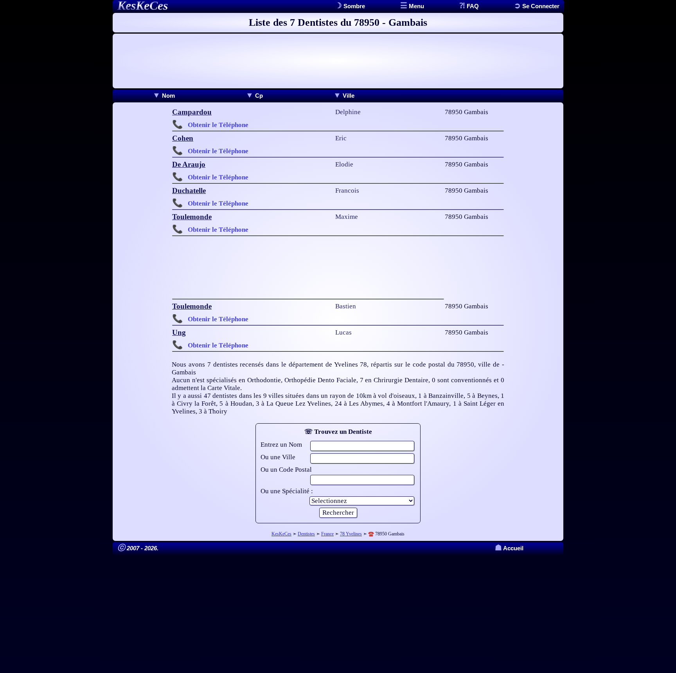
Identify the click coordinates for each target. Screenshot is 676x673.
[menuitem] (164, 95)
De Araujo (188, 164)
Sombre (353, 6)
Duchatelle (189, 190)
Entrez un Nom (281, 444)
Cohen (182, 138)
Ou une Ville (278, 457)
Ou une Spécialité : (287, 491)
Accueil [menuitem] (509, 548)
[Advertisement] (338, 61)
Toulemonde (192, 217)
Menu (415, 6)
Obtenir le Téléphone (218, 125)
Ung (179, 332)
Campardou (192, 112)
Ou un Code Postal (286, 469)
